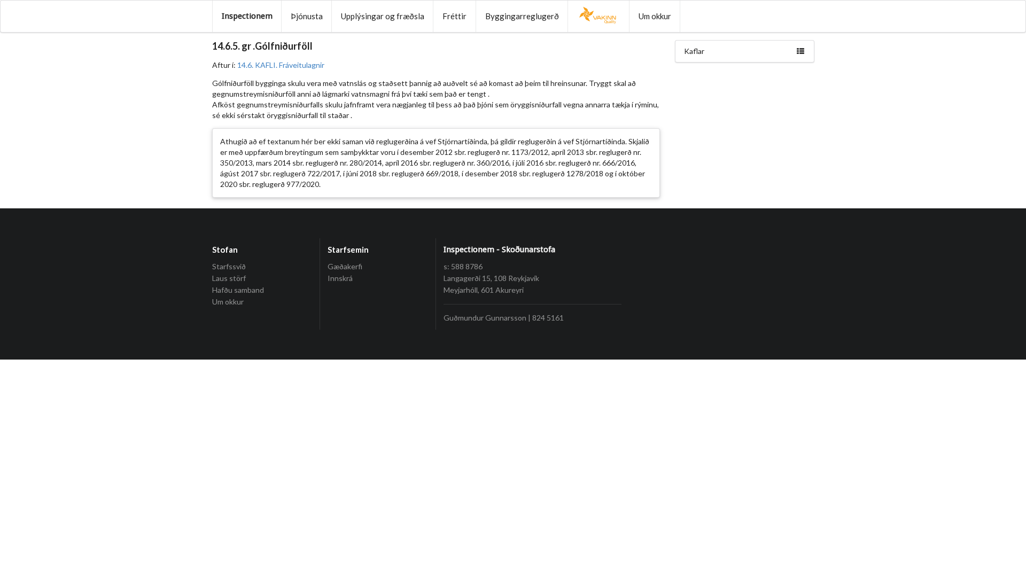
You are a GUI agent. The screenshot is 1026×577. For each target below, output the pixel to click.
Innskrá (340, 278)
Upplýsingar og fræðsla (382, 16)
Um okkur (655, 16)
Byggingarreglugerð (522, 16)
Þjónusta (307, 16)
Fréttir (454, 16)
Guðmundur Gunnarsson (485, 317)
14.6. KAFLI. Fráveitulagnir (280, 64)
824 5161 (548, 317)
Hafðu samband (238, 289)
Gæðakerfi (345, 266)
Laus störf (229, 278)
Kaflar (694, 51)
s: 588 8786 (463, 266)
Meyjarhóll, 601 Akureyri (484, 289)
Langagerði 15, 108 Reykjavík (491, 278)
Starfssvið (229, 266)
